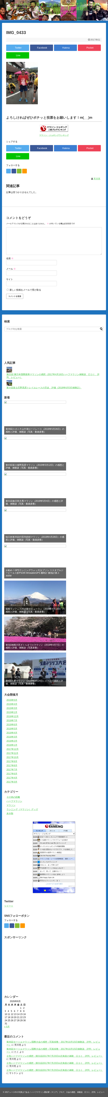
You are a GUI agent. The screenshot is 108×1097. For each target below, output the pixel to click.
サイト (9, 279)
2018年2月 (11, 741)
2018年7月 (11, 720)
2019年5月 (11, 700)
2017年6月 (11, 773)
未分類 (9, 813)
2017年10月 (12, 757)
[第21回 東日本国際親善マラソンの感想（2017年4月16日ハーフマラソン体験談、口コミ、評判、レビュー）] (9, 372)
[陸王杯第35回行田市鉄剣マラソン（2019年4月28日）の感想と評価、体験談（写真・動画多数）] (35, 526)
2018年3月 (11, 737)
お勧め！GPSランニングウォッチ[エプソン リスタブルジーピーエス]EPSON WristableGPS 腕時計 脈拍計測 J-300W (34, 573)
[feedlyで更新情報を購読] (19, 171)
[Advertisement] (37, 350)
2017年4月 (11, 778)
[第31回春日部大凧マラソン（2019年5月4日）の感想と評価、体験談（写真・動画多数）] (35, 490)
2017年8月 (11, 765)
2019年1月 (11, 712)
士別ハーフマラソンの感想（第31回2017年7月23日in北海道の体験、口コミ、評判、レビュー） (54, 1056)
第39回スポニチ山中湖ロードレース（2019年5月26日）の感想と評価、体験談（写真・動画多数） (35, 430)
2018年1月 (11, 745)
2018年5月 (11, 728)
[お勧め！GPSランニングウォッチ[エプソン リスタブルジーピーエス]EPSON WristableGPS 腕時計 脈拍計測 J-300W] (35, 561)
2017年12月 (12, 749)
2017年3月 (11, 782)
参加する (71, 886)
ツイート (8, 906)
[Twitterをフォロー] (8, 171)
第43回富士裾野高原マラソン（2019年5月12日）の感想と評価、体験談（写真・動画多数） (35, 466)
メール (11, 269)
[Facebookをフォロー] (14, 171)
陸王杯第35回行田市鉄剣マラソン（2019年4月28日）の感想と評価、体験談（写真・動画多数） (35, 538)
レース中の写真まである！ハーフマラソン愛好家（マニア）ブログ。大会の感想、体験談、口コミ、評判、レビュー (56, 1092)
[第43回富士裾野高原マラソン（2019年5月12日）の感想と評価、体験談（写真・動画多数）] (35, 454)
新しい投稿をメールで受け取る (25, 290)
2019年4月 (11, 704)
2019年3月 (11, 708)
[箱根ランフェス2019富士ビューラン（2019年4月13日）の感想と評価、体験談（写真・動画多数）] (35, 597)
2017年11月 (12, 753)
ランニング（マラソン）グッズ (22, 809)
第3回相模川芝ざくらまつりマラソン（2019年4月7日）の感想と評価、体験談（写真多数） (35, 646)
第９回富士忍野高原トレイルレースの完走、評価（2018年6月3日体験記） (44, 387)
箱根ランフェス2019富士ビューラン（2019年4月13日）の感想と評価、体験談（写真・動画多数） (35, 610)
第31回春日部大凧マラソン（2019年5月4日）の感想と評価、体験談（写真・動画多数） (34, 502)
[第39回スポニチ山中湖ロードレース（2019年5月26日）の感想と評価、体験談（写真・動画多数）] (35, 418)
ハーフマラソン (14, 801)
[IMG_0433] (65, 48)
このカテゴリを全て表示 (54, 884)
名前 (10, 258)
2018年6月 (11, 724)
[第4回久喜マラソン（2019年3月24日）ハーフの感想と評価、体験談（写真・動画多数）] (35, 669)
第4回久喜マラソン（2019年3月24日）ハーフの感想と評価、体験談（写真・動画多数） (34, 682)
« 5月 (7, 1026)
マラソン (10, 805)
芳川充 (97, 178)
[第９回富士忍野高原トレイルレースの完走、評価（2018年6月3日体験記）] (9, 385)
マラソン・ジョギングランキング (54, 135)
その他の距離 (13, 797)
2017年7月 (11, 769)
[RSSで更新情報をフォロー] (24, 171)
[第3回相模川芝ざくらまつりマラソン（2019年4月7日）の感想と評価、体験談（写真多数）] (35, 633)
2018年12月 (12, 716)
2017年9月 (11, 761)
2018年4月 (11, 733)
